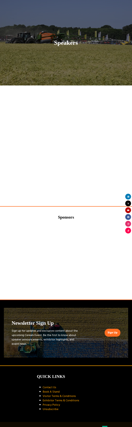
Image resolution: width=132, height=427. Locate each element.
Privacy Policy (51, 404)
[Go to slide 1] (61, 291)
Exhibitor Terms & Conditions (61, 400)
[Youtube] (128, 210)
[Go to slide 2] (66, 291)
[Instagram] (128, 224)
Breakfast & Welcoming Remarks (21, 196)
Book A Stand (51, 391)
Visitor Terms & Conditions (59, 396)
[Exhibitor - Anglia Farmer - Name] (35, 255)
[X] (128, 203)
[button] (112, 333)
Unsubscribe (50, 409)
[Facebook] (128, 217)
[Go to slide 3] (70, 291)
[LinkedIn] (128, 197)
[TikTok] (128, 230)
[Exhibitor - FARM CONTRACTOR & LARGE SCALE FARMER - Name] (97, 255)
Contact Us (49, 387)
